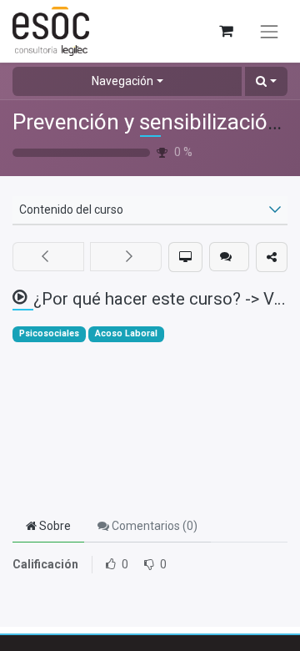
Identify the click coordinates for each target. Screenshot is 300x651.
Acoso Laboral (126, 333)
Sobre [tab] (54, 525)
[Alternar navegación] (269, 32)
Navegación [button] (122, 81)
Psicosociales (49, 333)
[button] (266, 81)
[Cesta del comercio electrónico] (225, 31)
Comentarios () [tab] (153, 525)
